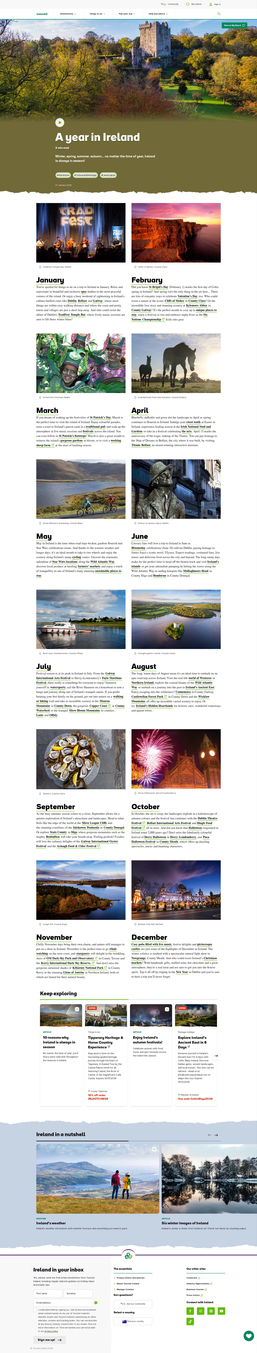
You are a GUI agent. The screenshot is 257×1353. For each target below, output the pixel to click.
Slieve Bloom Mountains (84, 710)
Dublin (72, 301)
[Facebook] (190, 1311)
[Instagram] (200, 1311)
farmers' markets (89, 566)
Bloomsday (138, 548)
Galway (98, 301)
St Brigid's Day (158, 287)
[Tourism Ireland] (45, 13)
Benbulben (53, 836)
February (147, 280)
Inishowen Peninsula (86, 827)
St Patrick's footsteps (72, 436)
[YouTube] (221, 1311)
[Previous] (41, 1056)
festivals (88, 431)
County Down (63, 706)
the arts (187, 431)
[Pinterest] (211, 1311)
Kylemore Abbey (196, 305)
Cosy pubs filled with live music (151, 944)
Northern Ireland (142, 682)
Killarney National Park (87, 968)
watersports (57, 687)
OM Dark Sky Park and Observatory (70, 958)
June (139, 537)
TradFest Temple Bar (72, 314)
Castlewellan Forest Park (147, 696)
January (50, 280)
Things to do (96, 14)
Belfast (82, 301)
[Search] (217, 13)
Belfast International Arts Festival (169, 823)
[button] (77, 1008)
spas (84, 291)
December (149, 938)
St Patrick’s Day (100, 417)
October (145, 807)
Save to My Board (232, 25)
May (44, 537)
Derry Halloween (155, 837)
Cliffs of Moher (174, 301)
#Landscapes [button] (108, 175)
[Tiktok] (190, 1321)
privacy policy (51, 1331)
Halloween (195, 828)
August (143, 667)
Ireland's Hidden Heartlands (154, 706)
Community (172, 4)
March (47, 411)
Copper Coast (98, 706)
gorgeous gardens (71, 440)
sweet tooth (193, 422)
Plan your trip (125, 14)
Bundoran (159, 575)
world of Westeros (199, 678)
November (54, 938)
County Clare (197, 301)
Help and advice (157, 14)
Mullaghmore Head (195, 571)
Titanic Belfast (140, 445)
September (55, 807)
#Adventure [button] (63, 175)
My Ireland (196, 4)
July (43, 667)
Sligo (74, 832)
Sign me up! (46, 1340)
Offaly (53, 715)
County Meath (169, 841)
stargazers (83, 953)
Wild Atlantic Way (102, 561)
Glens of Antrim (73, 972)
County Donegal (114, 827)
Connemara (183, 692)
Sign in (217, 4)
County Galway (141, 310)
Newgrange (138, 958)
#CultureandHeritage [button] (85, 175)
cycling (76, 557)
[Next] (216, 1056)
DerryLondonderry (183, 837)
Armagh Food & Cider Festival (76, 846)
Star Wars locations (64, 561)
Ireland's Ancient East (200, 687)
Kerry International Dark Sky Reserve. (66, 963)
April (139, 411)
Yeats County (58, 832)
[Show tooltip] (96, 1303)
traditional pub (95, 426)
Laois (39, 715)
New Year (182, 972)
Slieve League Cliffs (94, 823)
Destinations (66, 14)
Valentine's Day (187, 296)
